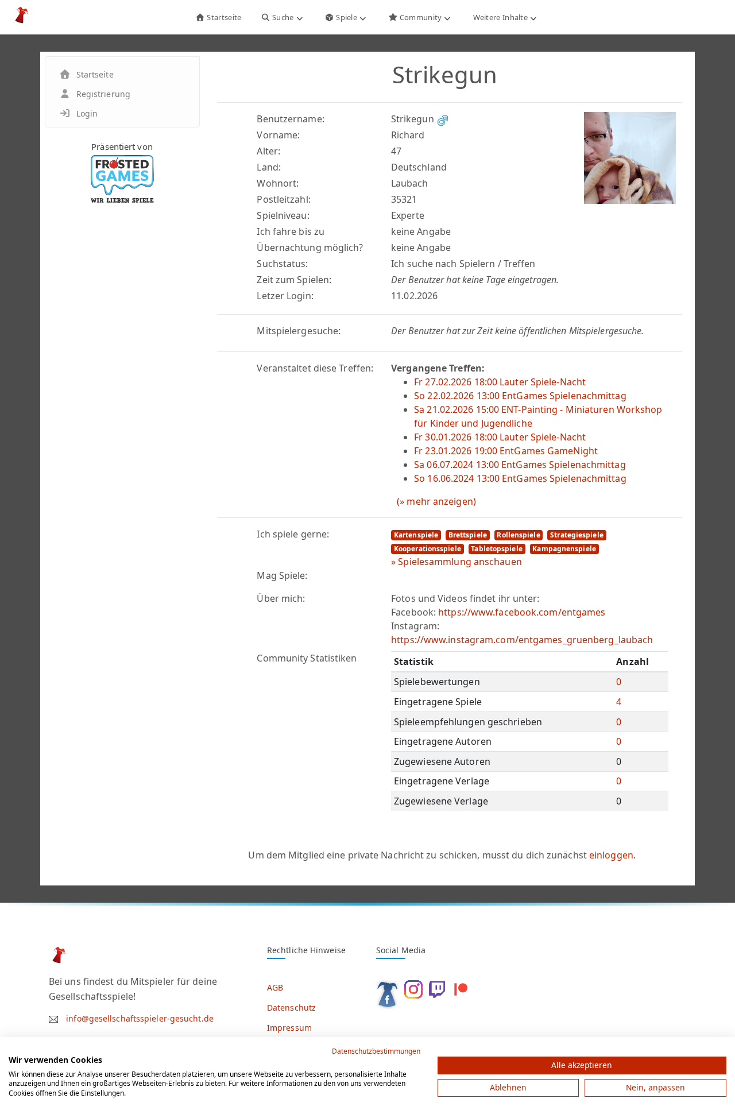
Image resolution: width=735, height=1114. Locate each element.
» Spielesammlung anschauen (456, 561)
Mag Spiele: (282, 575)
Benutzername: (290, 119)
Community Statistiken (307, 658)
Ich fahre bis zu (290, 231)
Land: (269, 167)
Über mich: (281, 598)
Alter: (268, 151)
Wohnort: (278, 183)
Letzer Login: (285, 295)
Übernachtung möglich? (310, 247)
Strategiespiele (577, 535)
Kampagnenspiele (564, 549)
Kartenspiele (416, 535)
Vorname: (278, 135)
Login (87, 113)
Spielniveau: (283, 215)
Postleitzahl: (283, 199)
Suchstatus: (282, 263)
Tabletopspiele (496, 549)
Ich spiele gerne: (293, 534)
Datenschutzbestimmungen (376, 1051)
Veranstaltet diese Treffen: (315, 368)
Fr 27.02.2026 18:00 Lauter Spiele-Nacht (500, 382)
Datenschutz (291, 1007)
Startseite (223, 17)
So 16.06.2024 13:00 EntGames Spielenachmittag (520, 478)
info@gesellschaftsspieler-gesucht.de (140, 1018)
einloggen (611, 855)
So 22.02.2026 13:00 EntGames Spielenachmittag (520, 395)
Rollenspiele (518, 535)
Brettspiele (467, 535)
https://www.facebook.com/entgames (521, 612)
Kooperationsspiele (427, 549)
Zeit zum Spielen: (294, 279)
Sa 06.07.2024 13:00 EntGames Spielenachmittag (520, 464)
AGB (275, 987)
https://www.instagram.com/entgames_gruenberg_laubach (522, 639)
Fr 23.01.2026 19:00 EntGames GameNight (506, 450)
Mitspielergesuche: (299, 330)
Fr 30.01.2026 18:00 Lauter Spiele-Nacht (500, 437)
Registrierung (103, 93)
